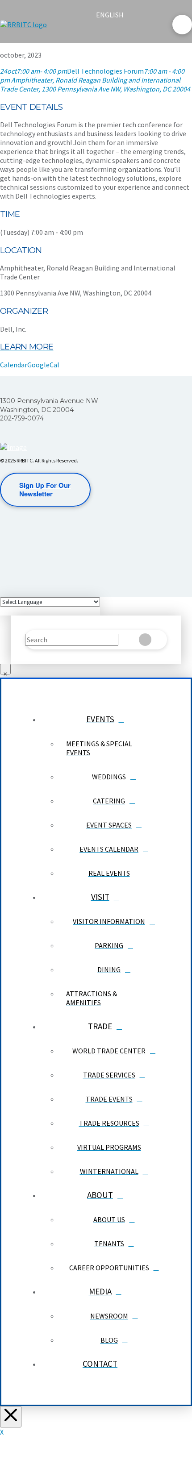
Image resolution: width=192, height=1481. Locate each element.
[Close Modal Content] (5, 669)
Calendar (13, 364)
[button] (103, 32)
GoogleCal (43, 364)
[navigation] (115, 14)
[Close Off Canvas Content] (10, 1416)
